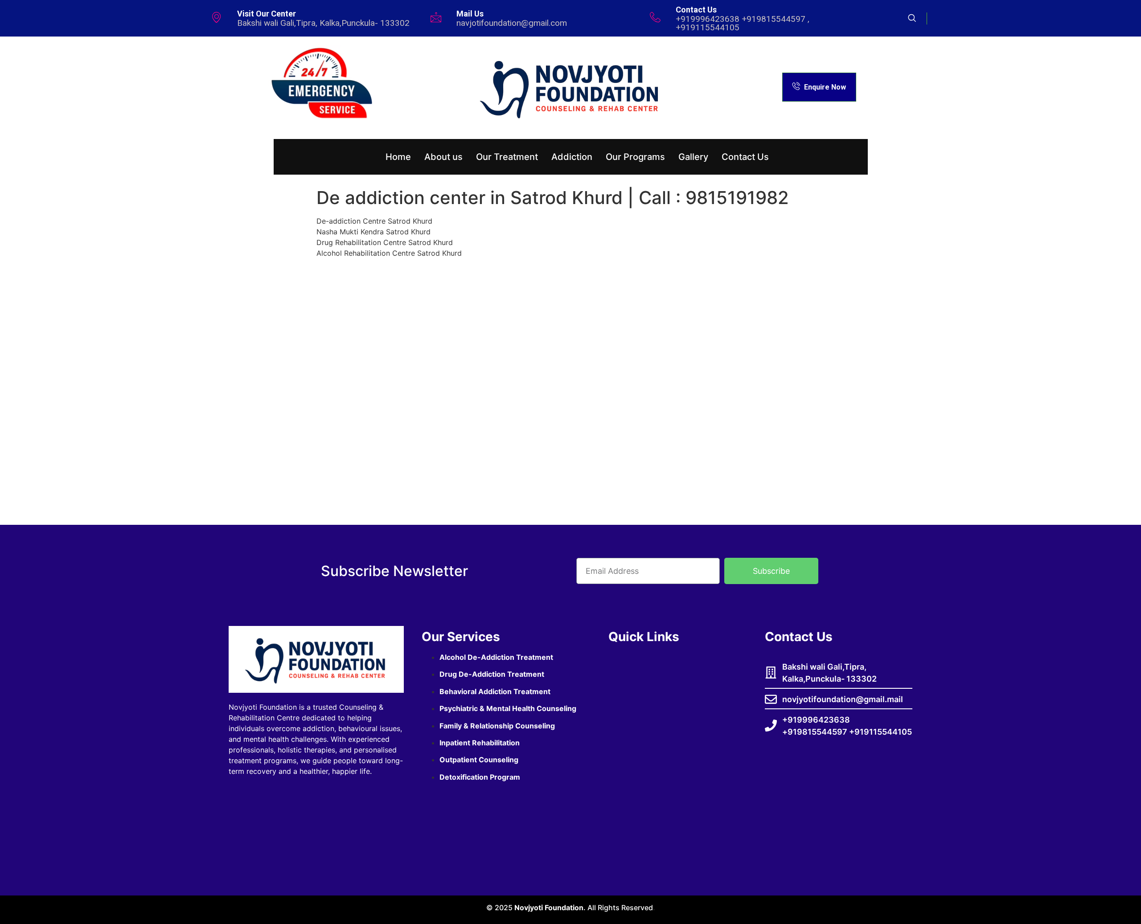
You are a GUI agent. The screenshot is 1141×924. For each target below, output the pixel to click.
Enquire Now (825, 87)
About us (443, 156)
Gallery (693, 156)
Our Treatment (507, 156)
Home (398, 156)
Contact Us (745, 156)
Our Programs (635, 156)
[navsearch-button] (917, 18)
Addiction (571, 156)
